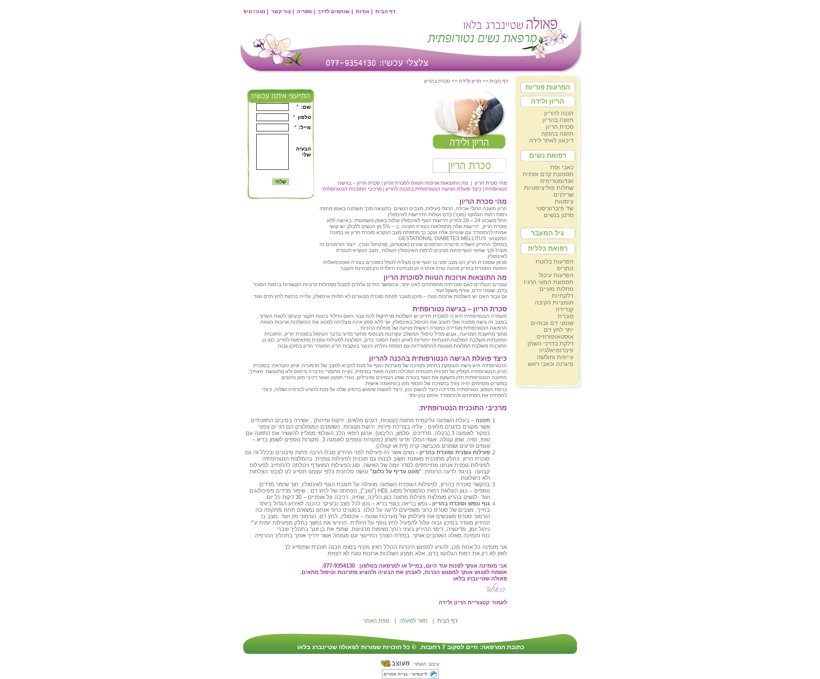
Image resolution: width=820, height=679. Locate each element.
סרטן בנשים (559, 215)
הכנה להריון (559, 113)
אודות (362, 12)
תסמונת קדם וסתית (548, 174)
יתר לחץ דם (559, 329)
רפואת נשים (547, 155)
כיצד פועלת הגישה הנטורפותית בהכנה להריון (433, 189)
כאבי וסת (562, 167)
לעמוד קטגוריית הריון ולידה (472, 602)
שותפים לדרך (334, 12)
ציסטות (564, 201)
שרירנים (564, 194)
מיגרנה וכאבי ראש (551, 363)
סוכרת (566, 316)
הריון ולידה (547, 101)
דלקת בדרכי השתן (550, 343)
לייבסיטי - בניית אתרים (406, 674)
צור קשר (281, 12)
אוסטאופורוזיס (555, 336)
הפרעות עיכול (556, 275)
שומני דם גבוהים (552, 322)
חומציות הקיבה (554, 302)
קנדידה (565, 309)
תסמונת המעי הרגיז (549, 282)
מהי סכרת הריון (490, 183)
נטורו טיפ (254, 12)
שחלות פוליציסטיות (549, 187)
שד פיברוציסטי (555, 208)
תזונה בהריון (558, 119)
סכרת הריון (560, 126)
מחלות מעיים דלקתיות (556, 292)
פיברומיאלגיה (556, 350)
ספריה (304, 12)
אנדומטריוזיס (557, 180)
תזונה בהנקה (557, 133)
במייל (415, 566)
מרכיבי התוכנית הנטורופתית (352, 189)
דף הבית (385, 12)
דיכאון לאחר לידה (551, 140)
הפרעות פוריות (547, 87)
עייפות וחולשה (555, 357)
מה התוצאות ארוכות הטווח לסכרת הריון (426, 183)
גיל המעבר (547, 233)
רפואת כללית (548, 248)
